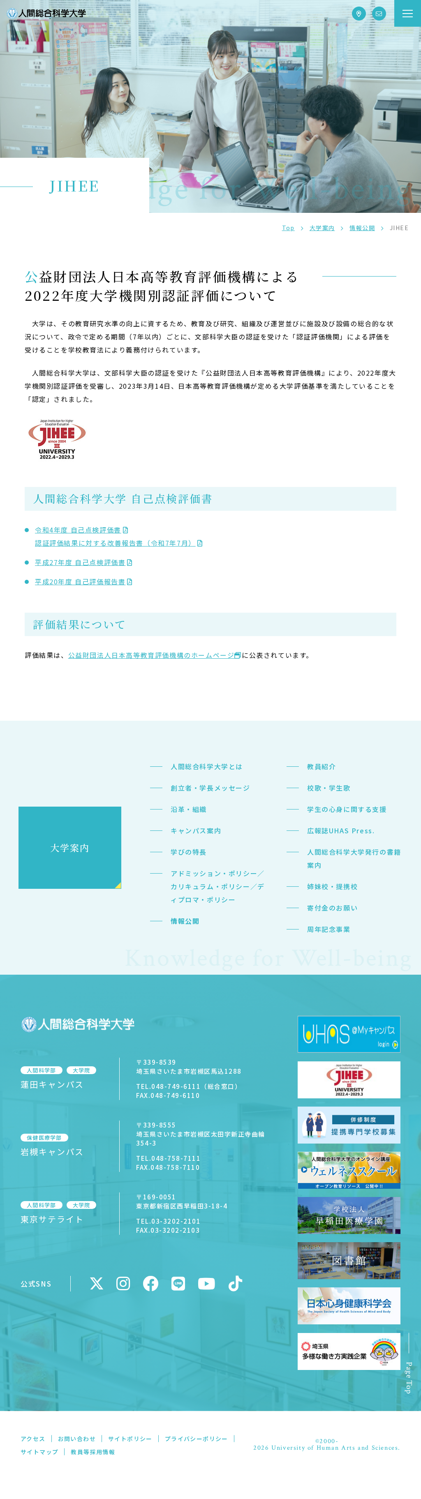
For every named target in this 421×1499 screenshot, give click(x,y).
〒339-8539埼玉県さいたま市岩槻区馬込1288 (189, 1066)
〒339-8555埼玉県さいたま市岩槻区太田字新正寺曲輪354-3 (200, 1134)
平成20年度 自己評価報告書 (80, 581)
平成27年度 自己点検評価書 (80, 562)
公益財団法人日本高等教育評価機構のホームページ (151, 655)
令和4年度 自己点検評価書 (78, 530)
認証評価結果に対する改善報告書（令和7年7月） (115, 543)
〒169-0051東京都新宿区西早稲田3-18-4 (181, 1201)
